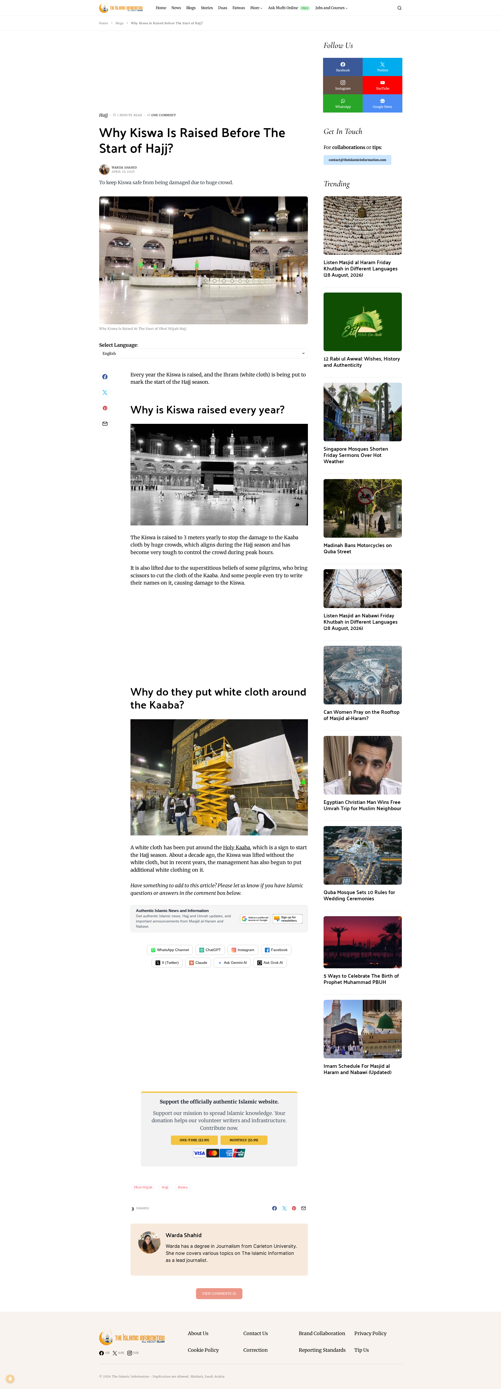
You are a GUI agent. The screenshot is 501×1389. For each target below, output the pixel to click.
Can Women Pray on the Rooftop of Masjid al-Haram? (361, 715)
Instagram (246, 950)
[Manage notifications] (10, 1379)
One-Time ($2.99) (194, 1140)
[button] (399, 7)
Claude (201, 962)
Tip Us (361, 1350)
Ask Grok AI (273, 962)
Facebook (279, 950)
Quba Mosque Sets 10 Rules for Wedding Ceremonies (359, 895)
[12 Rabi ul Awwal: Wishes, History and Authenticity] (363, 321)
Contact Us (255, 1333)
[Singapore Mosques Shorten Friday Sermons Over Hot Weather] (363, 411)
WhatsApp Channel (173, 950)
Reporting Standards (322, 1350)
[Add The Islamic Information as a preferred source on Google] (255, 918)
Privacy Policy (370, 1333)
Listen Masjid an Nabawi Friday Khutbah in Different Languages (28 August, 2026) (361, 621)
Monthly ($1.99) (244, 1140)
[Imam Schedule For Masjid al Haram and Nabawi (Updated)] (363, 1029)
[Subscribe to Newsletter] (287, 918)
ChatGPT (213, 950)
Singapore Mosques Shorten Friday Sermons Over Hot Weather (356, 455)
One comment (163, 115)
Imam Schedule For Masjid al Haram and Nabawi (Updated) (357, 1069)
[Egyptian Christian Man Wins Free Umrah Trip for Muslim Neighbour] (363, 765)
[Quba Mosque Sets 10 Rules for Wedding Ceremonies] (363, 855)
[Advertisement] (203, 75)
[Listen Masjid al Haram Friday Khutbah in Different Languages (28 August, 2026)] (363, 225)
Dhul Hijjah (143, 1187)
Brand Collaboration (322, 1333)
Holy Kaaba (236, 847)
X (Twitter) (170, 962)
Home (103, 23)
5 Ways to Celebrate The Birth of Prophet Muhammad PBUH (361, 979)
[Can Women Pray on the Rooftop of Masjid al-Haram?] (363, 675)
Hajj (103, 115)
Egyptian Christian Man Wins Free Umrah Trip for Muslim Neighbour (362, 805)
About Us (198, 1333)
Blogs (120, 23)
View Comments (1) (219, 1293)
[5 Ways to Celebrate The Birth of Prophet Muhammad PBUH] (363, 942)
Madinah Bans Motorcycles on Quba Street (358, 548)
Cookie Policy (203, 1350)
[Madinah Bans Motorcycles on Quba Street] (363, 508)
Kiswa (183, 1187)
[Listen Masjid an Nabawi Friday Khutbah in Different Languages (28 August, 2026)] (363, 588)
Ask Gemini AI (235, 962)
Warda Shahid (124, 167)
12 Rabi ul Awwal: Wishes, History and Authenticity (362, 361)
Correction (255, 1350)
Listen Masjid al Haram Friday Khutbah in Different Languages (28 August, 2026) (361, 268)
